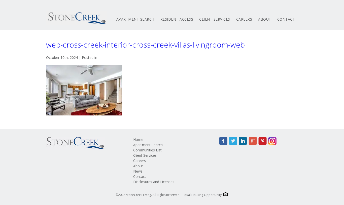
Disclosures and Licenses (153, 181)
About (264, 19)
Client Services (214, 19)
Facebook (223, 141)
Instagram (272, 141)
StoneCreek (76, 18)
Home (138, 139)
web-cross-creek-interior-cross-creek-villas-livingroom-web (145, 44)
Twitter (233, 141)
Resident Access (176, 19)
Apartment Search (135, 19)
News (138, 171)
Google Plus (253, 141)
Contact (286, 19)
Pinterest (262, 141)
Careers (244, 19)
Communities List (147, 150)
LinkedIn (243, 141)
